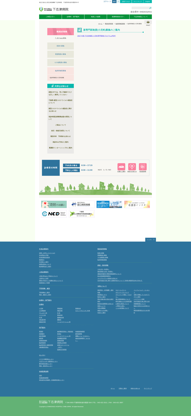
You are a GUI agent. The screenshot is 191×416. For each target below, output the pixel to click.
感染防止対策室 (62, 343)
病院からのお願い (102, 310)
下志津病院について (141, 17)
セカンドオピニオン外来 (82, 310)
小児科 (41, 308)
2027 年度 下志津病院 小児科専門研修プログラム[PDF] (96, 36)
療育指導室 (78, 334)
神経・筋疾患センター (45, 366)
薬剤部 (41, 338)
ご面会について (60, 125)
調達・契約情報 (102, 265)
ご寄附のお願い (120, 306)
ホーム (100, 23)
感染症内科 (42, 322)
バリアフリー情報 (139, 299)
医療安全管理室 (62, 349)
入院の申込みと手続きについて (48, 276)
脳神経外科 (60, 317)
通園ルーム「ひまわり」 (82, 336)
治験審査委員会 (43, 347)
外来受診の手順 (43, 255)
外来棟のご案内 (43, 262)
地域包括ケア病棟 (44, 283)
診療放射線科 (43, 340)
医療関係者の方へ (118, 17)
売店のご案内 (101, 312)
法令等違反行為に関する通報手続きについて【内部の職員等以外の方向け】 (120, 280)
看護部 (41, 331)
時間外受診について (45, 264)
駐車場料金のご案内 (45, 266)
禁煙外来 (78, 308)
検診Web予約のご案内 (60, 142)
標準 (114, 1)
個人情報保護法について (123, 299)
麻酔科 (59, 320)
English (147, 1)
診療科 (41, 304)
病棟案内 (41, 334)
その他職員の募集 (60, 62)
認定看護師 (42, 336)
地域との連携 (95, 17)
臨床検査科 (42, 343)
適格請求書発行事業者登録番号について (109, 274)
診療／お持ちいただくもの (47, 253)
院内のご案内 (101, 297)
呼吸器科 (60, 308)
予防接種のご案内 (44, 292)
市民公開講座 (101, 308)
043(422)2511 (146, 12)
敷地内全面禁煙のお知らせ (105, 304)
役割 (40, 375)
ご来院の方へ (50, 17)
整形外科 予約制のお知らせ (61, 136)
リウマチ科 (42, 315)
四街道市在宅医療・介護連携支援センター (51, 380)
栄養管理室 (60, 340)
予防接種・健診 (44, 288)
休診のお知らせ (135, 388)
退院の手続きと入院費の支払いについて (51, 280)
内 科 (40, 317)
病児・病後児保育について (60, 131)
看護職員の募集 (60, 54)
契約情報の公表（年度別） (105, 271)
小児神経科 (42, 310)
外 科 (58, 313)
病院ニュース (101, 306)
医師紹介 (41, 260)
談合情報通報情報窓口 (104, 276)
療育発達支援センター (45, 364)
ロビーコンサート (121, 290)
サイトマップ (138, 1)
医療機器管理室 (62, 338)
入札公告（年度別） (103, 269)
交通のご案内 (123, 388)
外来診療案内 (43, 249)
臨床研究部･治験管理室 (46, 345)
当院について (102, 286)
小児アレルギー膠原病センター (48, 361)
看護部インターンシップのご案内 (60, 148)
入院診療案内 (43, 272)
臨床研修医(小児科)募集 (57, 77)
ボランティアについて (122, 292)
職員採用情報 (109, 23)
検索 (150, 8)
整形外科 (60, 315)
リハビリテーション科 (64, 322)
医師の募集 (60, 46)
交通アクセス (126, 1)
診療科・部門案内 (73, 17)
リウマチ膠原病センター (46, 359)
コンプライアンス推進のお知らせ (107, 278)
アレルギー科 (43, 313)
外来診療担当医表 (44, 257)
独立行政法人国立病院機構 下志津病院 (53, 9)
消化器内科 (42, 320)
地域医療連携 (43, 371)
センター (42, 355)
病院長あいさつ (102, 294)
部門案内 (42, 327)
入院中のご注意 (43, 278)
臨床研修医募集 (120, 23)
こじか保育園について (122, 308)
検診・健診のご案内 (45, 294)
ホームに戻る (61, 38)
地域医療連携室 (80, 331)
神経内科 (60, 310)
